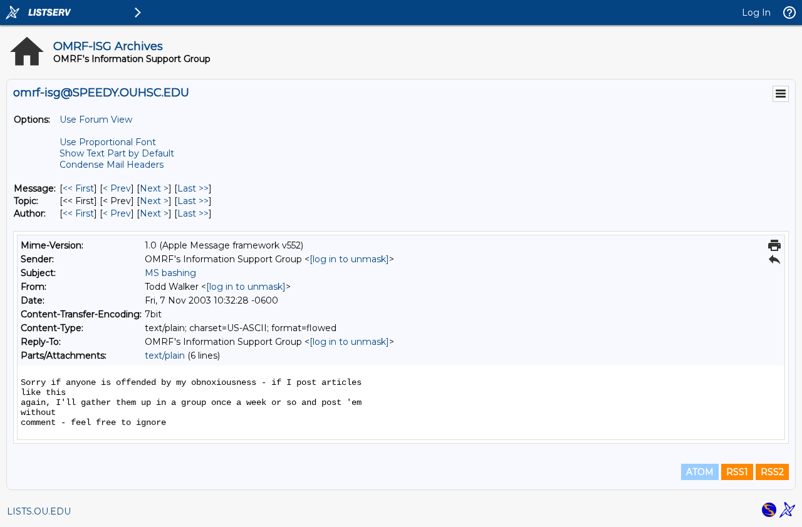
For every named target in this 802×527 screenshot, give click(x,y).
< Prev (117, 188)
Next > (154, 188)
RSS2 (772, 472)
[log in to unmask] (349, 259)
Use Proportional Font (108, 142)
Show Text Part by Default (117, 153)
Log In (756, 12)
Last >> (193, 188)
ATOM (700, 472)
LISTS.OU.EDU (39, 511)
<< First (78, 188)
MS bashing (170, 273)
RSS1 (737, 472)
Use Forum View (96, 119)
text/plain (165, 355)
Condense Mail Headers (112, 164)
